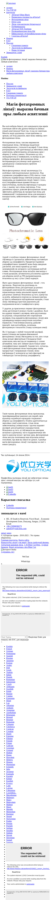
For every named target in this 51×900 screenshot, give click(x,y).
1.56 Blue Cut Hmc (32, 545)
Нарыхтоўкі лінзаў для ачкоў (13, 542)
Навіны (9, 38)
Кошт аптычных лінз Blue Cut (22, 547)
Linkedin (10, 505)
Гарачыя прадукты (9, 540)
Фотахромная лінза (20, 19)
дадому (9, 8)
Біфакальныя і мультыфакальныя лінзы (29, 34)
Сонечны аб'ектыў (20, 36)
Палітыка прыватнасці (16, 95)
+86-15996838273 (14, 526)
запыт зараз (6, 533)
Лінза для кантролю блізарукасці (26, 24)
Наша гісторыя (18, 50)
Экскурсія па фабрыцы (22, 48)
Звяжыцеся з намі (14, 52)
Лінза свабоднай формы (38, 542)
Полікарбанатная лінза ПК (23, 31)
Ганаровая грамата (20, 45)
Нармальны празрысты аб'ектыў (26, 17)
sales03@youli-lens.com (16, 528)
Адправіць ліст (7, 552)
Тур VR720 (11, 10)
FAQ (8, 41)
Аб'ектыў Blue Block (21, 15)
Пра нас (9, 43)
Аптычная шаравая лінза (12, 545)
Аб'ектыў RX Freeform (21, 29)
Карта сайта (24, 540)
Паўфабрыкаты (18, 26)
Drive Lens (16, 22)
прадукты (10, 12)
